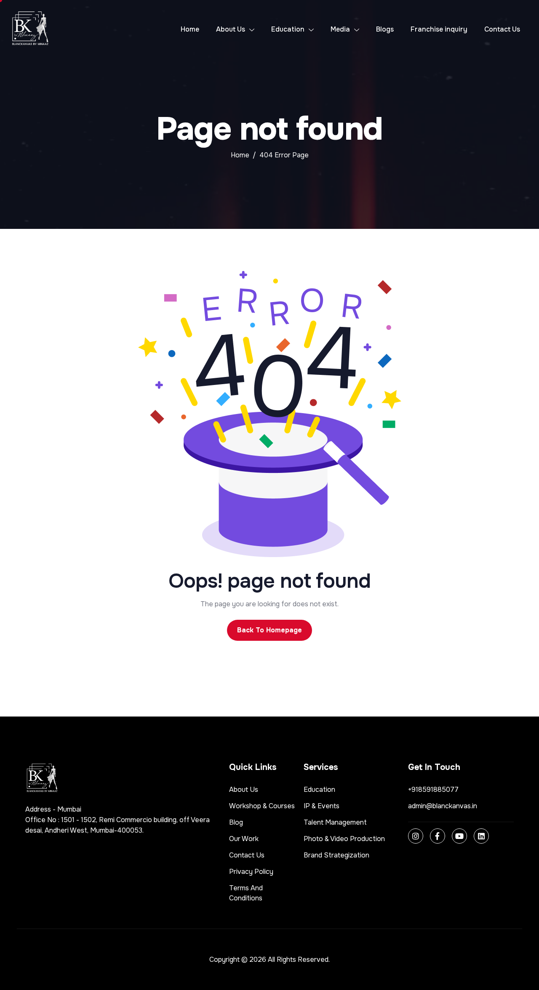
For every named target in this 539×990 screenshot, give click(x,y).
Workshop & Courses (262, 806)
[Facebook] (437, 836)
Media (340, 29)
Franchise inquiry (439, 29)
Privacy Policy (251, 871)
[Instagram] (415, 836)
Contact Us (502, 29)
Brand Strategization (336, 855)
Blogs (385, 29)
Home (190, 29)
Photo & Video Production (344, 838)
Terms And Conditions (246, 893)
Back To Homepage (269, 630)
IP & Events (321, 806)
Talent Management (335, 822)
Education (287, 29)
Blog (236, 822)
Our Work (244, 838)
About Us (230, 29)
